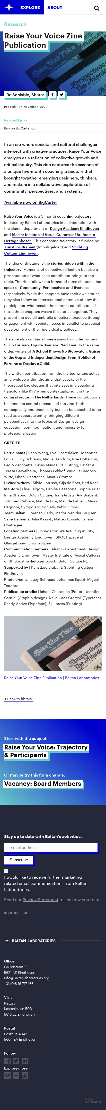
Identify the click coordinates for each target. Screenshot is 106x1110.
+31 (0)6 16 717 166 (18, 984)
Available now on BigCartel (30, 202)
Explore (30, 7)
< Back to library (18, 699)
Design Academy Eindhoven (74, 229)
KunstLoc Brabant (20, 247)
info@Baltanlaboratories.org (26, 978)
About (54, 7)
